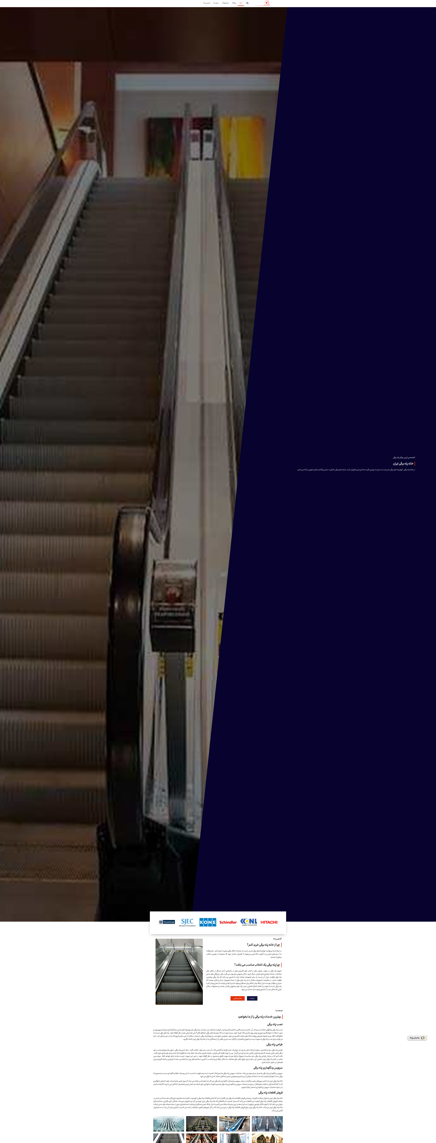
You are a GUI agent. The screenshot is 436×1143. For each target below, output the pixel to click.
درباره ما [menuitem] (215, 3)
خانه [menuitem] (240, 3)
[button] (247, 3)
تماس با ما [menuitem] (206, 3)
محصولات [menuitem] (225, 3)
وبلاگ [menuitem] (234, 3)
